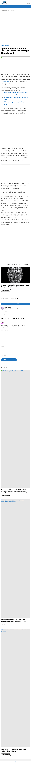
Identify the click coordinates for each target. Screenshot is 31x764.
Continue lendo (6, 290)
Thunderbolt (5, 81)
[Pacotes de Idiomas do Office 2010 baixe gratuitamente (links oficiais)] (15, 429)
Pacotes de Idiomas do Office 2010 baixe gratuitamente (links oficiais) (14, 491)
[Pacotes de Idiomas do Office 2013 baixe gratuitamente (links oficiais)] (15, 558)
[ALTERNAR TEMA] (29, 6)
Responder (3, 314)
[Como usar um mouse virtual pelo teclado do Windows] (15, 688)
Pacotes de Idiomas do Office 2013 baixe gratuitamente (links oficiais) (14, 620)
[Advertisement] (15, 28)
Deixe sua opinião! (15, 303)
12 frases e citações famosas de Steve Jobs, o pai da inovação (15, 286)
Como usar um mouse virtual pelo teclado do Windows (13, 750)
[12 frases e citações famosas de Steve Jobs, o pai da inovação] (15, 275)
